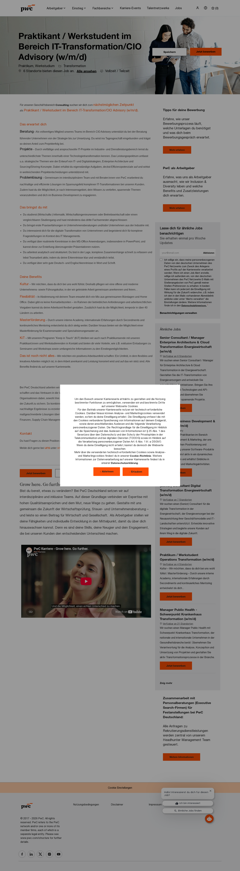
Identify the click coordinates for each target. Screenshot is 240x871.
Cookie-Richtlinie (140, 455)
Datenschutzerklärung (124, 462)
